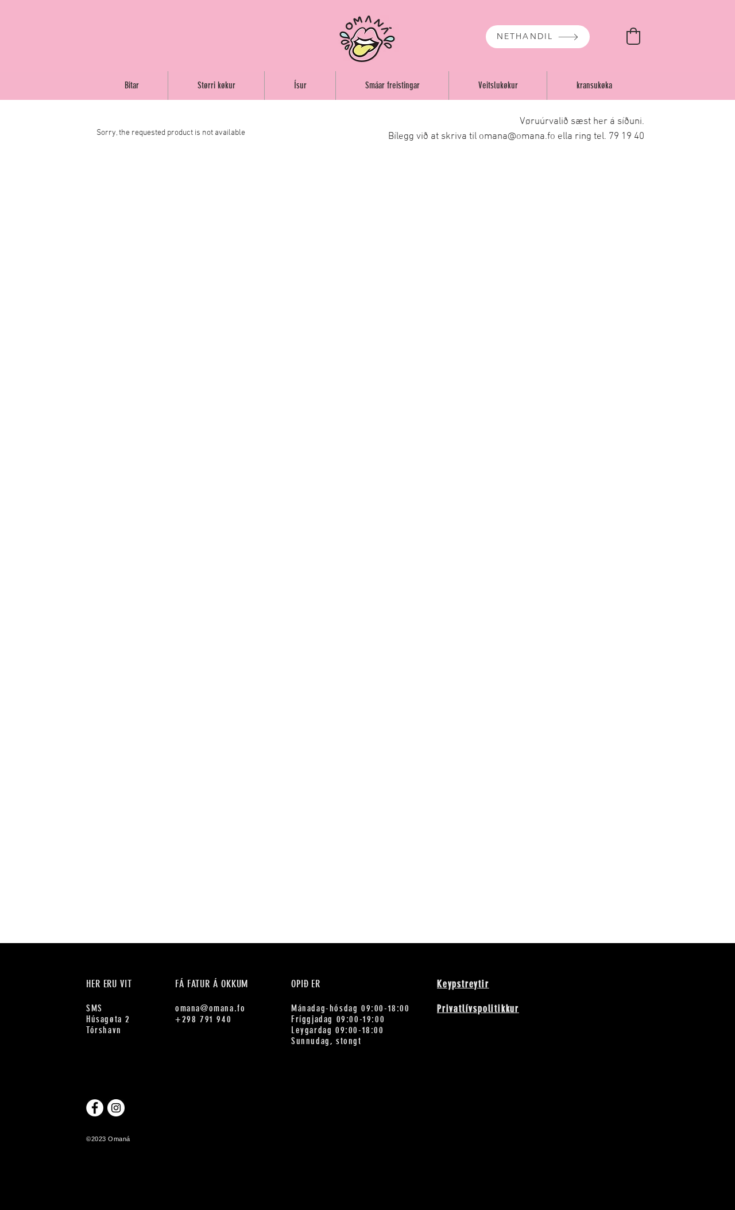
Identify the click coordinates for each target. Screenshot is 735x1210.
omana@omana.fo (210, 1008)
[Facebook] (94, 1107)
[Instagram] (116, 1107)
